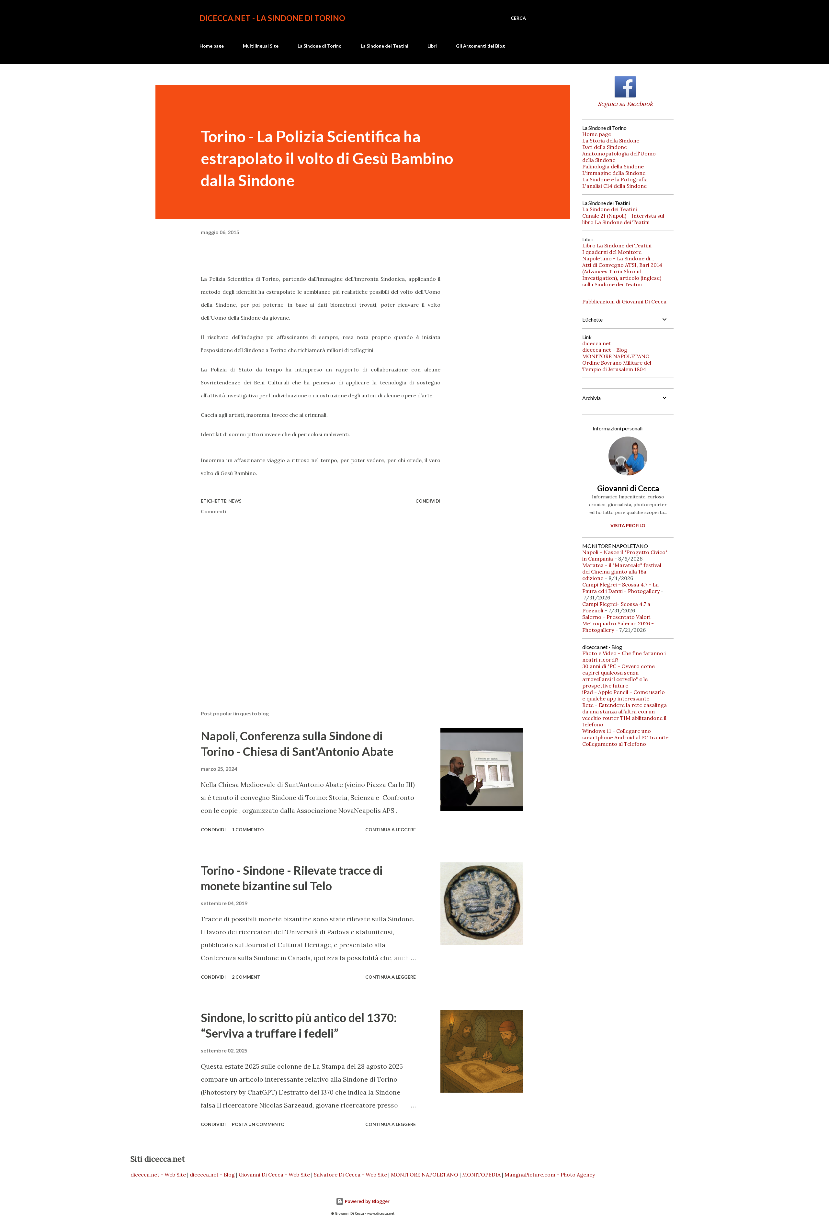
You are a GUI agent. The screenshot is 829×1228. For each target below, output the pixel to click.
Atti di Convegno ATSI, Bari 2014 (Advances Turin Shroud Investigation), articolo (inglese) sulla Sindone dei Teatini (622, 275)
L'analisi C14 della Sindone (614, 186)
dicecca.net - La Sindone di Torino (272, 18)
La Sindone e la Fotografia (615, 179)
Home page (211, 46)
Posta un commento (258, 1124)
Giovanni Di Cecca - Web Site (274, 1174)
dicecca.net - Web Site (158, 1174)
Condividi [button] (427, 501)
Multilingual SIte (260, 46)
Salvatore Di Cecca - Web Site (350, 1174)
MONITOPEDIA (481, 1174)
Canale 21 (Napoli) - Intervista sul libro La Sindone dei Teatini (623, 218)
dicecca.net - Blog (604, 350)
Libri (432, 46)
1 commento (248, 829)
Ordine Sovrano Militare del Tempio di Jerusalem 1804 (616, 365)
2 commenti (247, 977)
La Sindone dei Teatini (384, 46)
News (235, 501)
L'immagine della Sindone (613, 173)
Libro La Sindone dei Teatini (617, 245)
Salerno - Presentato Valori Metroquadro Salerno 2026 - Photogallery (618, 623)
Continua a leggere (390, 829)
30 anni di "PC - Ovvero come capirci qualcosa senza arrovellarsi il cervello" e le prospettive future (618, 676)
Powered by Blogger (367, 1201)
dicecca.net (596, 343)
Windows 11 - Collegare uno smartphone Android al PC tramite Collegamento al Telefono (625, 737)
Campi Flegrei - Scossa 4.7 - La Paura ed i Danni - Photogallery (621, 587)
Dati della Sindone (604, 147)
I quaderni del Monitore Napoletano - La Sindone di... (618, 255)
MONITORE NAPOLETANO (616, 356)
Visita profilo (627, 525)
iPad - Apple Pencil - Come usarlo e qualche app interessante (623, 695)
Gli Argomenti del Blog (480, 46)
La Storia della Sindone (610, 140)
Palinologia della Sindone (613, 166)
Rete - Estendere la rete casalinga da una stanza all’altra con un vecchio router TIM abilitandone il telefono (624, 715)
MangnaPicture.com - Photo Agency (550, 1174)
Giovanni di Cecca (628, 488)
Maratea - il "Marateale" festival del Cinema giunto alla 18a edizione (621, 571)
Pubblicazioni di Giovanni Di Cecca (624, 301)
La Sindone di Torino (320, 46)
